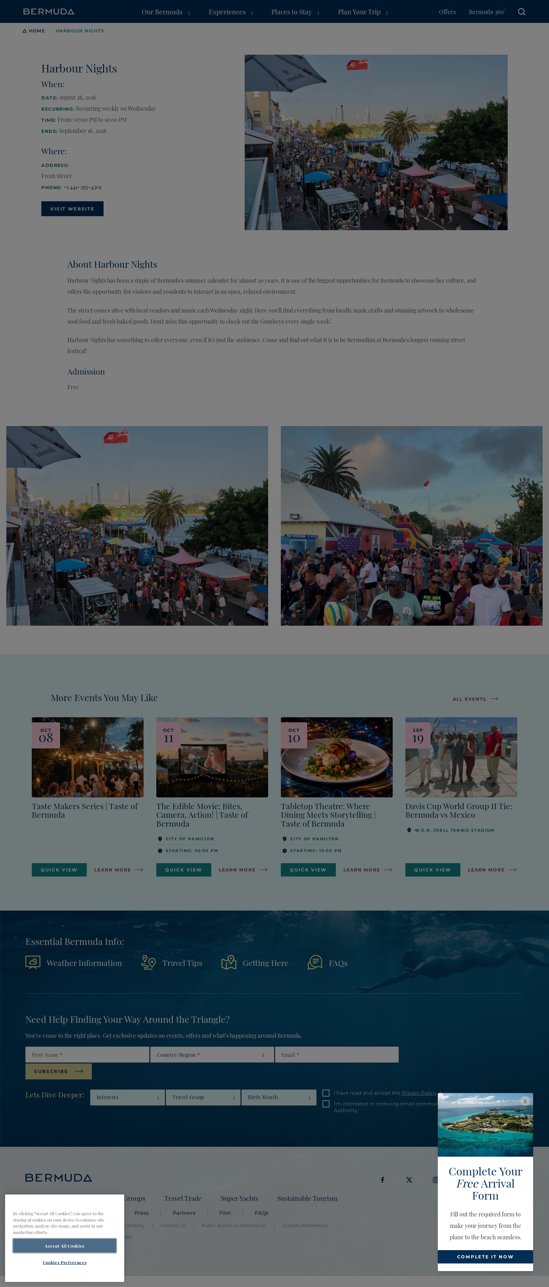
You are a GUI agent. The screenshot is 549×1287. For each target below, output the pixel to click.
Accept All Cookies (65, 1246)
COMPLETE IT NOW (485, 1257)
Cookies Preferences (64, 1262)
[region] (64, 1238)
